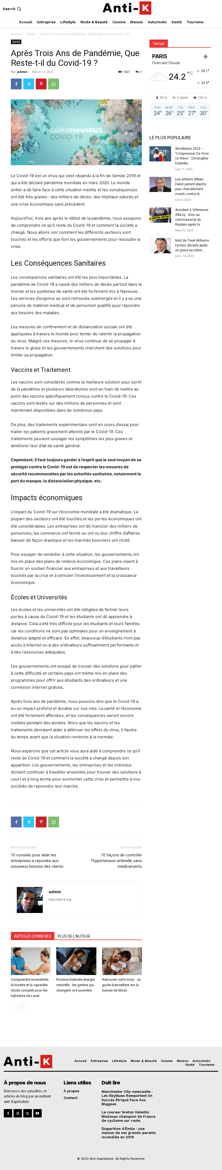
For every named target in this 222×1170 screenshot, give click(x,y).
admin (22, 72)
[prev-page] (14, 1006)
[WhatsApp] (53, 84)
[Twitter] (28, 84)
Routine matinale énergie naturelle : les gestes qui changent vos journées (75, 984)
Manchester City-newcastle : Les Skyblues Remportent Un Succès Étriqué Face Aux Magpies (127, 1098)
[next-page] (22, 1006)
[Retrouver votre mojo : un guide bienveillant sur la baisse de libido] (122, 961)
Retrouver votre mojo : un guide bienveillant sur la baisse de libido (121, 984)
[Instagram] (18, 1113)
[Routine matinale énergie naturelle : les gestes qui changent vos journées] (76, 961)
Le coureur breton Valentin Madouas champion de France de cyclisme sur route (128, 1116)
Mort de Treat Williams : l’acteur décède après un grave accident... (193, 245)
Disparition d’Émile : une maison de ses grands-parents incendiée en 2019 (129, 1133)
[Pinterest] (41, 84)
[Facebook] (16, 84)
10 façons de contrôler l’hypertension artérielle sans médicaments (116, 861)
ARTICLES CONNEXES (32, 936)
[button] (12, 9)
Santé (31, 34)
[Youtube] (37, 1113)
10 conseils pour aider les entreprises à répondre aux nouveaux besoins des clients (37, 861)
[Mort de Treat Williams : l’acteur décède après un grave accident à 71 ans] (160, 245)
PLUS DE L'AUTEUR (74, 936)
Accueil (16, 34)
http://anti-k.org (59, 899)
